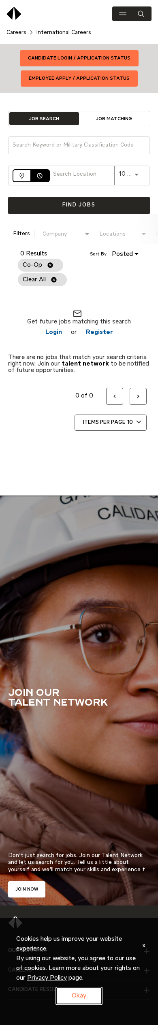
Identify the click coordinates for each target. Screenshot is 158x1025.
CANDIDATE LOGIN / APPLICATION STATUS (79, 58)
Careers (16, 32)
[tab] (44, 118)
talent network (85, 364)
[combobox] (75, 145)
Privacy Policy (47, 978)
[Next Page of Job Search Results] (138, 396)
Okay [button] (79, 996)
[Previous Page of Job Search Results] (114, 396)
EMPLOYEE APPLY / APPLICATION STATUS (79, 78)
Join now (26, 889)
